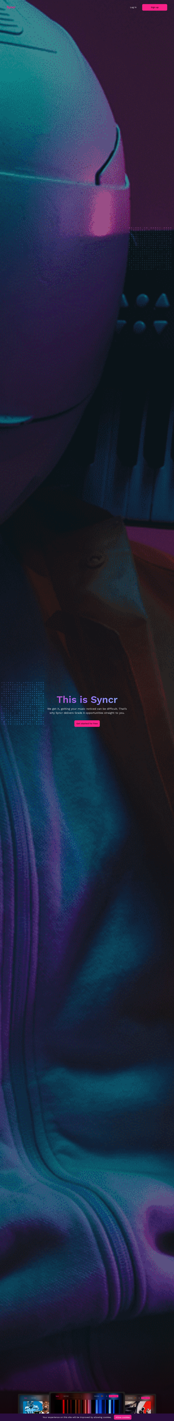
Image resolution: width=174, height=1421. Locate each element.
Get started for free (87, 723)
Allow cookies (123, 1417)
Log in (133, 7)
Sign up (155, 7)
